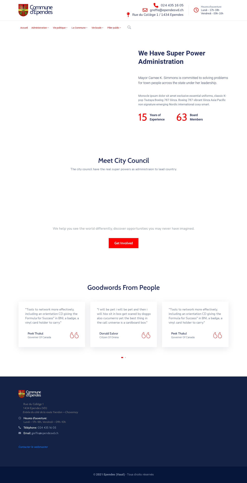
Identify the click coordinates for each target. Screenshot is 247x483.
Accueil (24, 27)
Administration (39, 27)
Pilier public (113, 27)
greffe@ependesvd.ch (166, 10)
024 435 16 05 (172, 5)
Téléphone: (40, 427)
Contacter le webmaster (33, 447)
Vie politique (59, 27)
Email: (41, 433)
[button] (122, 357)
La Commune (79, 27)
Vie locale (96, 27)
